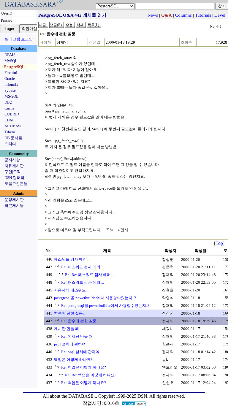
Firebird (10, 72)
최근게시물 (14, 205)
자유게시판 (14, 166)
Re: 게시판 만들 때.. (77, 336)
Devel (219, 15)
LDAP (9, 120)
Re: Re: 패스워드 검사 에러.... (89, 274)
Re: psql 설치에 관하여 (80, 352)
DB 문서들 (13, 138)
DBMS (9, 55)
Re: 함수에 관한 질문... (80, 321)
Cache (9, 108)
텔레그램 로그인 (19, 39)
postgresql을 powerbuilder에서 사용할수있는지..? (95, 298)
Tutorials (203, 15)
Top (219, 243)
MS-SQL (11, 96)
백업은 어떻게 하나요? (73, 359)
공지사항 (12, 160)
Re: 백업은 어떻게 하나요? (83, 367)
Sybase (10, 90)
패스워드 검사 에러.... (72, 259)
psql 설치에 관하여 (70, 344)
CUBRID (11, 114)
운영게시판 (14, 199)
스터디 (10, 144)
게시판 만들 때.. (67, 328)
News (153, 15)
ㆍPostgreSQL (12, 66)
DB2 (8, 102)
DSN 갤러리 (14, 177)
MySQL (10, 60)
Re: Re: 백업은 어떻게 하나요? (90, 375)
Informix (11, 84)
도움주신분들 (16, 183)
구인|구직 (12, 171)
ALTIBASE (13, 126)
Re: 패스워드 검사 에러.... (82, 267)
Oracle (9, 78)
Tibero (9, 132)
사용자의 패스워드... (71, 290)
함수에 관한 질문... (70, 313)
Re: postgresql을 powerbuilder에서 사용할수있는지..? (105, 305)
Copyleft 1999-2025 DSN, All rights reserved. (141, 396)
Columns (183, 15)
